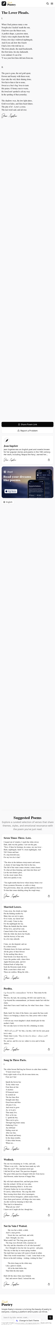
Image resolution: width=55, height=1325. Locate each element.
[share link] (48, 459)
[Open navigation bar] (49, 3)
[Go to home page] (9, 3)
